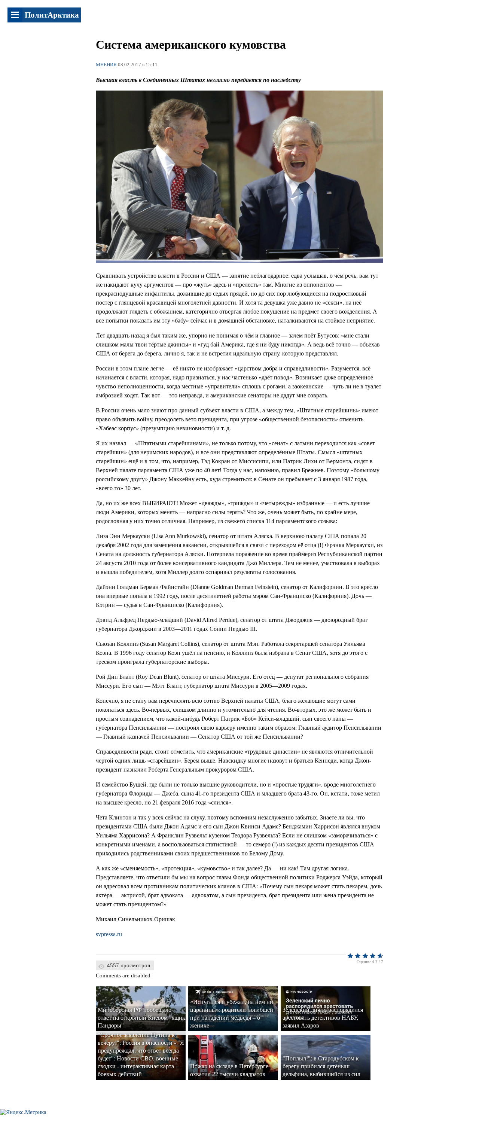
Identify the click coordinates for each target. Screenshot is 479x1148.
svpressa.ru (109, 934)
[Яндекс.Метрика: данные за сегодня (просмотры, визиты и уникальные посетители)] (23, 1112)
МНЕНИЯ (106, 64)
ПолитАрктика (52, 14)
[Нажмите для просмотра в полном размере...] (239, 260)
